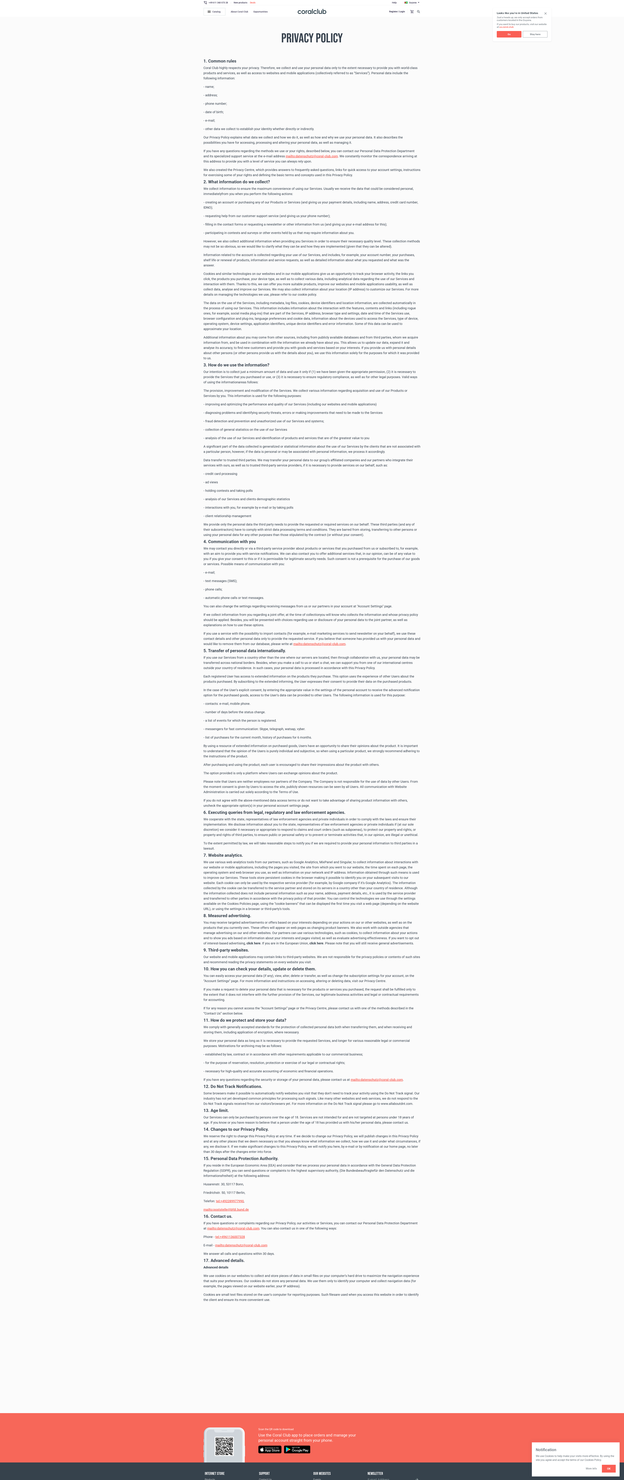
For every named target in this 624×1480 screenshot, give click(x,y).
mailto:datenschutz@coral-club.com (312, 156)
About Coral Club (239, 11)
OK (609, 1468)
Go (509, 34)
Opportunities (260, 12)
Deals (253, 2)
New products (240, 2)
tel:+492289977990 (230, 1201)
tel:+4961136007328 (230, 1237)
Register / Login (397, 11)
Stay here (535, 34)
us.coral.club (506, 27)
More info (591, 1468)
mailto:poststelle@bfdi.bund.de (226, 1209)
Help (394, 2)
